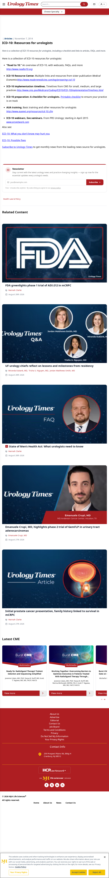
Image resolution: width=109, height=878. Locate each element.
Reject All (97, 872)
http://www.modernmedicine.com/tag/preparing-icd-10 (46, 79)
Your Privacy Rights (54, 739)
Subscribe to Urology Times (17, 146)
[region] (54, 865)
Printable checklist (71, 96)
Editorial (54, 720)
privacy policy (56, 188)
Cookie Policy (20, 867)
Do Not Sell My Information (54, 736)
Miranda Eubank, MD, (18, 370)
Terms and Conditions (54, 729)
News (58, 803)
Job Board (54, 726)
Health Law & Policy (11, 199)
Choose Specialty (51, 11)
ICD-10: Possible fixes (14, 140)
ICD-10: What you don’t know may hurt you (26, 133)
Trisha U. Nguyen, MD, (39, 370)
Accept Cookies (78, 872)
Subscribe (93, 182)
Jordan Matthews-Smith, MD (62, 370)
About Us (54, 714)
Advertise (54, 717)
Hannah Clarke (15, 290)
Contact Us (54, 723)
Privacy (54, 733)
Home (36, 803)
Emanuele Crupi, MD (17, 535)
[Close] (105, 857)
